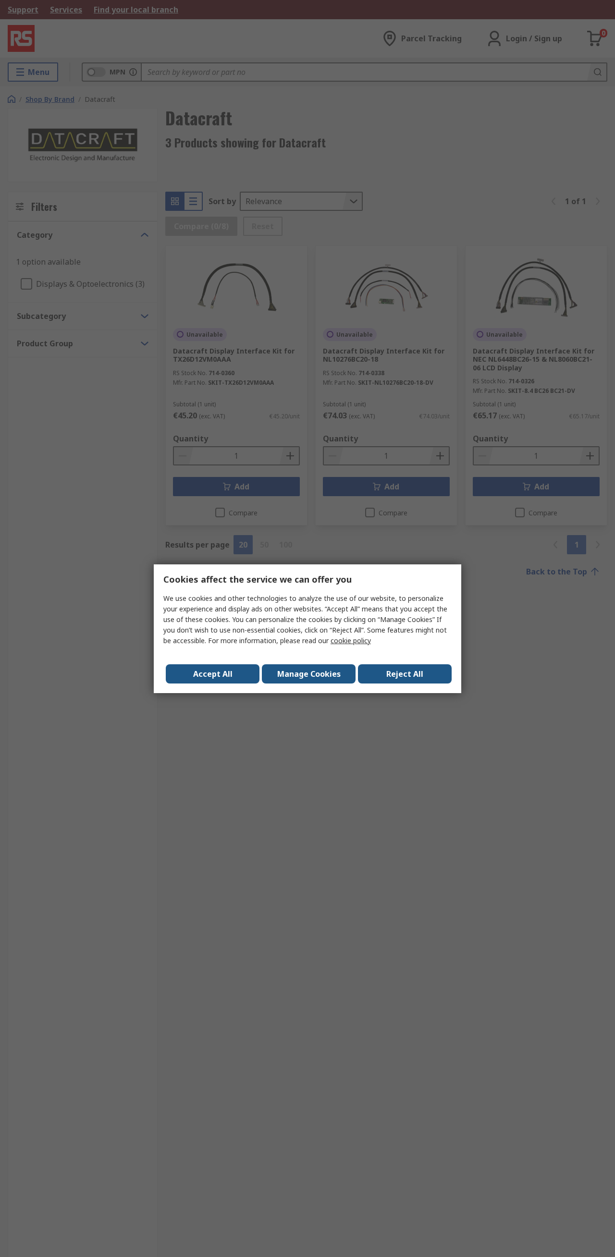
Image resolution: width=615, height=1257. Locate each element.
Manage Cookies (309, 674)
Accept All (213, 674)
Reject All (404, 674)
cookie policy (351, 640)
